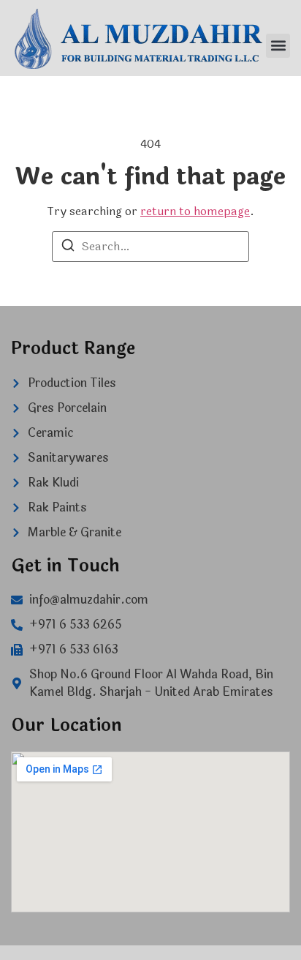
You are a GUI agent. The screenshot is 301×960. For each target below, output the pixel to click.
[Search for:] (150, 246)
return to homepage (195, 211)
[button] (278, 46)
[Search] (68, 247)
